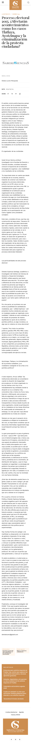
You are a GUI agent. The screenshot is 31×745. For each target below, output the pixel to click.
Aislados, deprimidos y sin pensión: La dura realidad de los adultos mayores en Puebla (15, 681)
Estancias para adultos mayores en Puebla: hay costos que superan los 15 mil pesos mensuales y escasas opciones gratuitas (15, 673)
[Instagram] (15, 739)
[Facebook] (8, 94)
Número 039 (16, 14)
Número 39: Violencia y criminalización (21, 651)
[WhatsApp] (20, 94)
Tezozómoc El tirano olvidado (13, 699)
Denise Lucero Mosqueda (10, 81)
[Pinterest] (16, 94)
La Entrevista (6, 14)
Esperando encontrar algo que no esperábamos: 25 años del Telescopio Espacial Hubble (8, 652)
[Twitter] (12, 94)
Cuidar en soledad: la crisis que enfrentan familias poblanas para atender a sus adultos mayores (14, 693)
